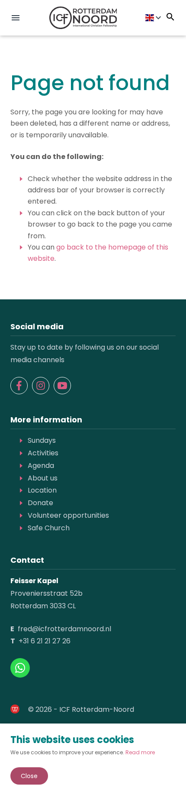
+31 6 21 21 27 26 (45, 641)
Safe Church (49, 528)
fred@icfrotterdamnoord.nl (64, 629)
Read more (140, 752)
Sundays (42, 440)
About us (43, 478)
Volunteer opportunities (68, 515)
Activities (43, 453)
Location (42, 490)
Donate (40, 503)
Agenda (41, 466)
